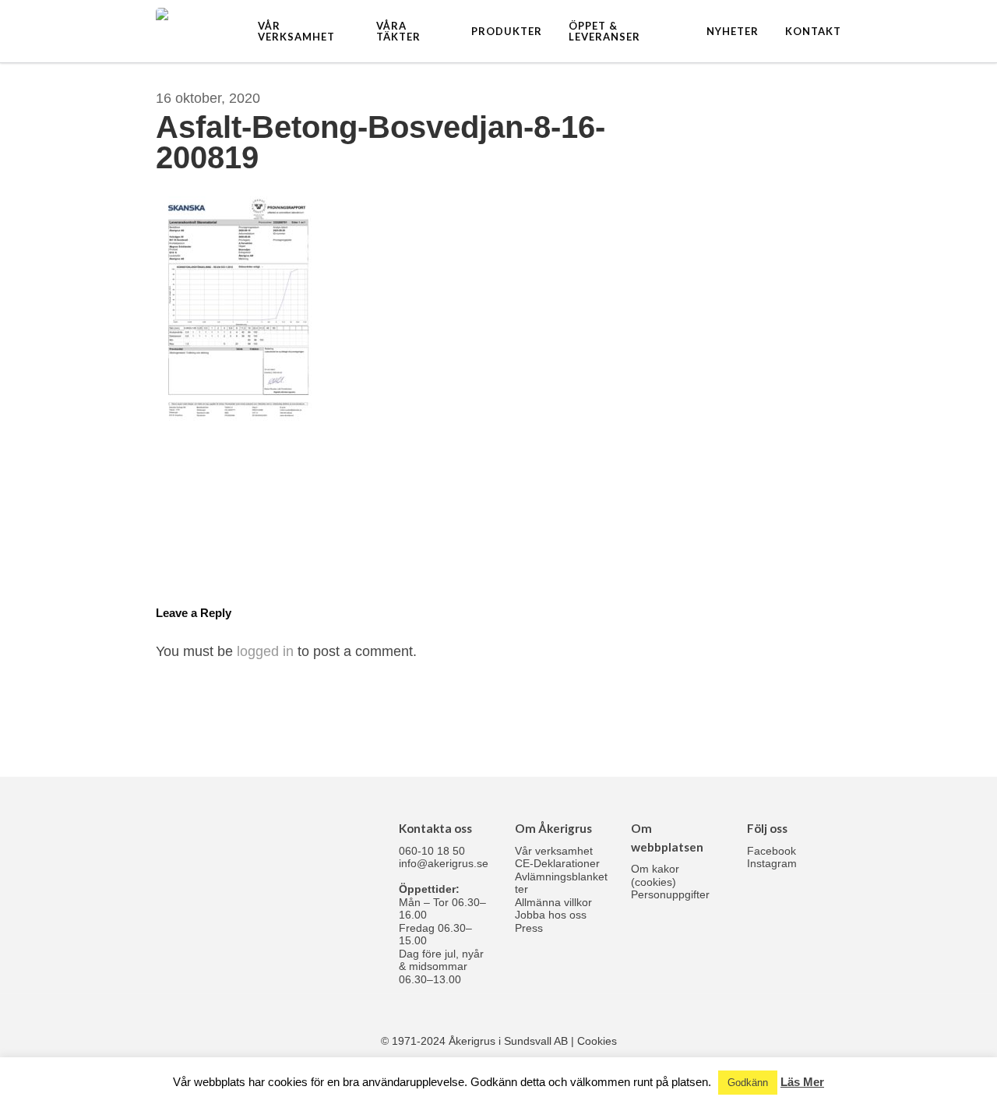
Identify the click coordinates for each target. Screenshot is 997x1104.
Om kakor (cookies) (655, 875)
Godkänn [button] (747, 1082)
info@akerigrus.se (443, 863)
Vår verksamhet (554, 851)
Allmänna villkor (553, 902)
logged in (265, 651)
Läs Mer (802, 1081)
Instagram (772, 863)
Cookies (597, 1041)
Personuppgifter (670, 894)
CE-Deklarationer (557, 863)
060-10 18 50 (432, 851)
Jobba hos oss (551, 914)
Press (529, 928)
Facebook (771, 851)
